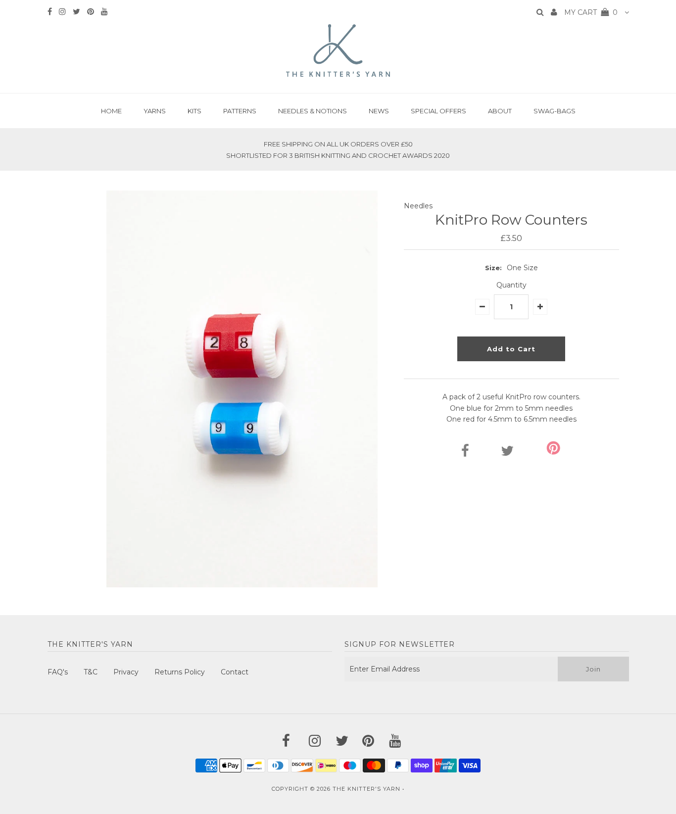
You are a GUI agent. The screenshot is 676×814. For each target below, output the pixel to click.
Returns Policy (179, 672)
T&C (90, 672)
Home (111, 111)
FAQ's (58, 672)
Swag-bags (554, 111)
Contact (234, 672)
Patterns (239, 111)
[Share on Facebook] (465, 453)
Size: (493, 268)
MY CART (591, 12)
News (379, 111)
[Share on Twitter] (507, 453)
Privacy (126, 672)
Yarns (155, 111)
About (500, 111)
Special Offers (438, 111)
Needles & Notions (312, 111)
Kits (194, 111)
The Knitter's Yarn (366, 788)
